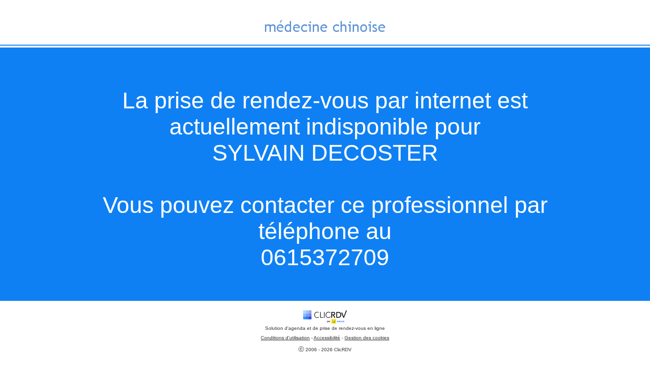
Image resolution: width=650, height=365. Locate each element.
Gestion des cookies (367, 337)
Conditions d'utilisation (285, 337)
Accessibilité (327, 337)
